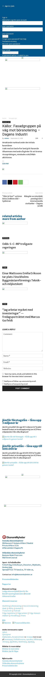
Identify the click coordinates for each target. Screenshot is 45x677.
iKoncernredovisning (30, 606)
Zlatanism (27, 565)
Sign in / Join (9, 6)
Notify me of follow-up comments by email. (20, 381)
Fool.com (18, 555)
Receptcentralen (18, 637)
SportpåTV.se (7, 570)
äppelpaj (31, 642)
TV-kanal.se (18, 570)
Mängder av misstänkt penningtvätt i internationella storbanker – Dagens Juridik (33, 201)
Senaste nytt (13, 118)
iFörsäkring (14, 615)
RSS (3, 620)
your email (6, 50)
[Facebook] (3, 12)
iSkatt (4, 608)
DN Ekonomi (7, 543)
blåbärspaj (38, 639)
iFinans (23, 615)
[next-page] (4, 325)
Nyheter (7, 623)
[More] (26, 182)
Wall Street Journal (9, 558)
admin (6, 138)
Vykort (4, 632)
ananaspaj (8, 639)
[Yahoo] (9, 12)
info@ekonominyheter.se (22, 574)
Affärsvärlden (7, 548)
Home (4, 118)
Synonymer (6, 634)
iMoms (11, 608)
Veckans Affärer (19, 543)
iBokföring (6, 606)
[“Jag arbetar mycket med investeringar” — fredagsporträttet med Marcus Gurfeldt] (22, 296)
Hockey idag (7, 567)
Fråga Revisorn (34, 613)
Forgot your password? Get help (14, 39)
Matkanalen (6, 637)
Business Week (8, 555)
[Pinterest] (15, 182)
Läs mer (5, 163)
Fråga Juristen (22, 613)
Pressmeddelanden (10, 579)
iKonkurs (18, 608)
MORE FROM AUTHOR (14, 219)
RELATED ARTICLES (12, 216)
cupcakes (29, 639)
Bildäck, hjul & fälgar (10, 651)
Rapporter (6, 584)
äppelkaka (13, 642)
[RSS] (7, 12)
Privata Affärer (8, 546)
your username (8, 26)
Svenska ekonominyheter (12, 541)
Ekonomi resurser (9, 601)
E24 (17, 546)
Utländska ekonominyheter (13, 553)
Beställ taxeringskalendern (13, 594)
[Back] (3, 15)
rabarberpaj (22, 642)
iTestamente (7, 611)
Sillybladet (36, 565)
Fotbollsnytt (17, 565)
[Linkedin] (5, 12)
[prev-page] (3, 325)
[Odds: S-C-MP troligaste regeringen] (22, 230)
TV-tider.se (28, 570)
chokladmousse (19, 639)
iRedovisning (16, 606)
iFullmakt (17, 611)
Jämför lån (24, 591)
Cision (4, 267)
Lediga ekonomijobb (10, 591)
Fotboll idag (7, 565)
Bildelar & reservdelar (10, 649)
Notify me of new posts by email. (16, 384)
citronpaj (5, 642)
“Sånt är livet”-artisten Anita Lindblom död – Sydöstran (12, 198)
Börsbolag (6, 238)
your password (7, 34)
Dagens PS (19, 548)
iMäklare (5, 615)
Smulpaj (29, 637)
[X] (8, 12)
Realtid (30, 543)
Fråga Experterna (8, 613)
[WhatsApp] (20, 182)
